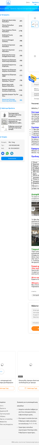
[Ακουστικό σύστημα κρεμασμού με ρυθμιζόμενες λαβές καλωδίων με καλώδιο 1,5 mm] (4, 121)
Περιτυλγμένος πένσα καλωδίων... (12, 30)
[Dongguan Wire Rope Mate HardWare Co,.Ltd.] (8, 3)
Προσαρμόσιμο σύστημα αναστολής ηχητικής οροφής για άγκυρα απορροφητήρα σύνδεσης (14, 383)
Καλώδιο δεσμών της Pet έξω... (12, 95)
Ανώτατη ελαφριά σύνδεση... (12, 40)
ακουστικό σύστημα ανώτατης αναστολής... (12, 100)
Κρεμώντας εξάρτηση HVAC (12, 75)
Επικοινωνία (12, 158)
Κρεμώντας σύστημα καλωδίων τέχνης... (12, 80)
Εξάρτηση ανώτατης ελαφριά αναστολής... (12, 55)
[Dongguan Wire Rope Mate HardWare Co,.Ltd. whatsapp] (7, 153)
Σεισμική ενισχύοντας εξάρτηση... (12, 65)
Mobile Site (3, 422)
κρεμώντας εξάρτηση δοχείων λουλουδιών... (12, 70)
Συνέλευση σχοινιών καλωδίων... (12, 45)
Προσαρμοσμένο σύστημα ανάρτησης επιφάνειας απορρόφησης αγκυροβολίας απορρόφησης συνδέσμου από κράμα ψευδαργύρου (15, 115)
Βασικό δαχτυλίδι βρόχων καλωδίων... (12, 85)
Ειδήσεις (2, 416)
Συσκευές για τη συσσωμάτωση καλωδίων (27, 404)
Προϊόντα (3, 408)
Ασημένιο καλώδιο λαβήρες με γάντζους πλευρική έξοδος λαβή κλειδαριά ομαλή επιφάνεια (28, 412)
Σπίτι (1, 406)
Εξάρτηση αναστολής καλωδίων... (12, 20)
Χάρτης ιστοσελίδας (6, 419)
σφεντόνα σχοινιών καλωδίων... (12, 50)
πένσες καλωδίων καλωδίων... (12, 25)
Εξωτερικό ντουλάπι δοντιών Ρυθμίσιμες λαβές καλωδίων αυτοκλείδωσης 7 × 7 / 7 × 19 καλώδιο (28, 421)
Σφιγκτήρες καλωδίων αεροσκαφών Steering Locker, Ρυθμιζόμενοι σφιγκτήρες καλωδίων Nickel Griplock (28, 430)
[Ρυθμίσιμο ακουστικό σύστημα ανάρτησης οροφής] (4, 128)
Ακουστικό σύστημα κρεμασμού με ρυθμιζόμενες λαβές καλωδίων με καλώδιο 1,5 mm (15, 121)
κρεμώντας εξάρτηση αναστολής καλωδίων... (12, 60)
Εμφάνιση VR (4, 411)
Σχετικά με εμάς (5, 414)
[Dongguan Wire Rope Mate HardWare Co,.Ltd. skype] (11, 153)
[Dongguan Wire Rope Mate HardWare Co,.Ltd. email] (2, 153)
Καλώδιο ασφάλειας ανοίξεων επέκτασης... (12, 90)
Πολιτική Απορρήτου (6, 424)
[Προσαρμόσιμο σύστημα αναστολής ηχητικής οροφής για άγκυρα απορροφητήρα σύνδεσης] (15, 364)
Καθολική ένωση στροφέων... (12, 35)
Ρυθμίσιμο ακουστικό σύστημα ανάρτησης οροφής (15, 128)
